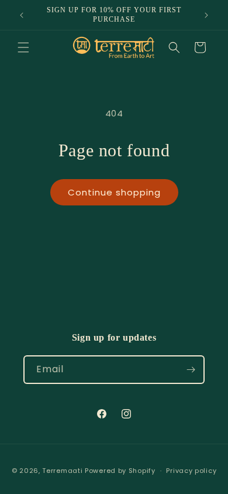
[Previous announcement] (21, 15)
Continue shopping (114, 192)
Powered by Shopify (120, 470)
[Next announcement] (206, 15)
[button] (23, 47)
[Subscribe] (190, 369)
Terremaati (63, 470)
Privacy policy (191, 470)
